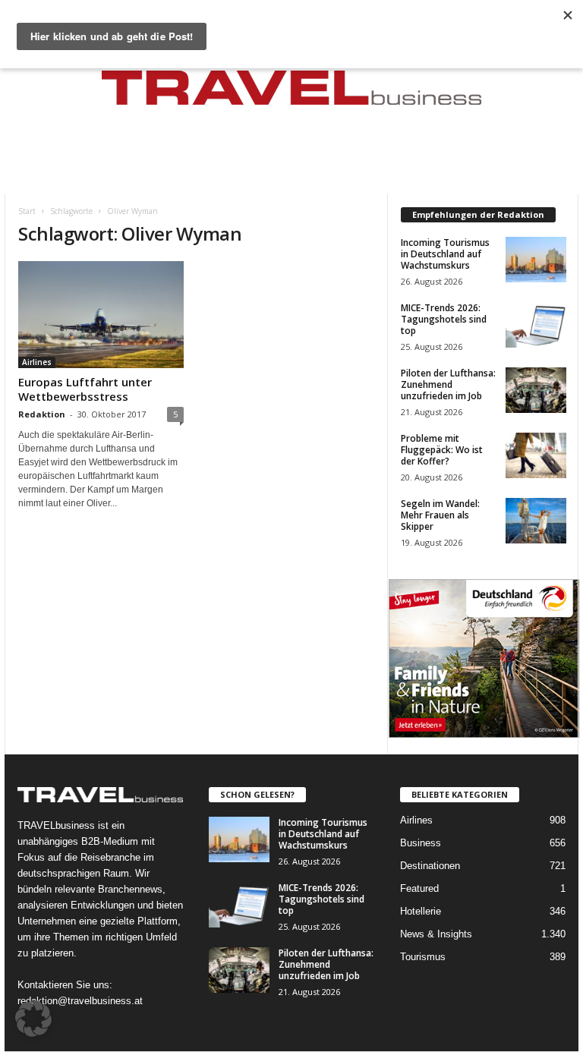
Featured (419, 888)
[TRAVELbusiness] (291, 92)
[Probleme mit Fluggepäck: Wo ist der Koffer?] (536, 455)
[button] (33, 1018)
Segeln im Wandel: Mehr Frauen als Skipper (440, 515)
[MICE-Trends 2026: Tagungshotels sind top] (536, 325)
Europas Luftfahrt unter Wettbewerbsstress (85, 389)
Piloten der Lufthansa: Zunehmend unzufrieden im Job (448, 384)
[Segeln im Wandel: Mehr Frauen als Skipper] (536, 520)
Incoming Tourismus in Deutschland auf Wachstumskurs (445, 254)
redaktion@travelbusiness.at (80, 1000)
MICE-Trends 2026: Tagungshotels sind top (444, 319)
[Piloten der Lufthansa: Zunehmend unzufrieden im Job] (536, 390)
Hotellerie (420, 911)
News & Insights (436, 934)
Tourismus (423, 956)
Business (420, 843)
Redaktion (41, 414)
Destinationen (430, 865)
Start (27, 211)
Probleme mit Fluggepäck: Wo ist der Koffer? (442, 450)
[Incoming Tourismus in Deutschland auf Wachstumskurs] (536, 259)
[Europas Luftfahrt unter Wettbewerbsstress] (101, 314)
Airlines (37, 362)
